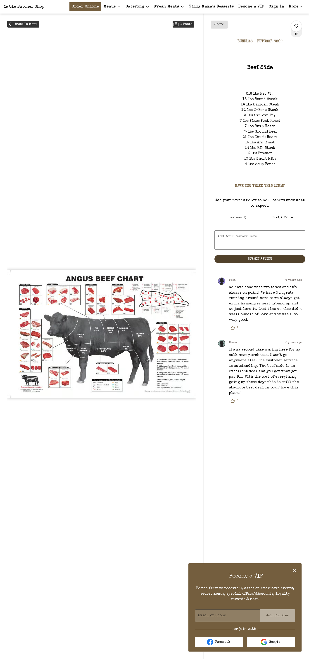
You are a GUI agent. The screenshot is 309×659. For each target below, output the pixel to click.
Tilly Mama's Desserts (211, 7)
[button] (112, 6)
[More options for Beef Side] (296, 26)
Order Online (85, 7)
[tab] (237, 217)
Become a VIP (251, 7)
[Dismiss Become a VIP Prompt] (294, 570)
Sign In (276, 7)
